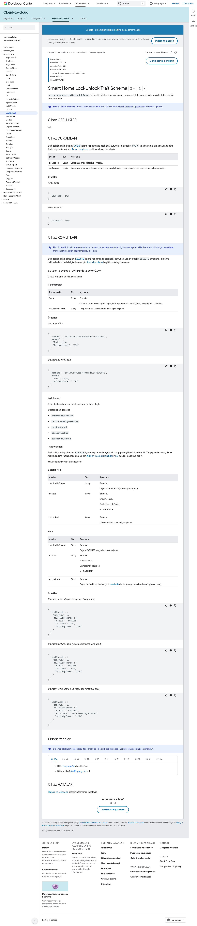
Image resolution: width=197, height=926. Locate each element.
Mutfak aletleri (108, 873)
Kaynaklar (64, 3)
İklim (103, 853)
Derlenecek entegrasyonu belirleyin (55, 895)
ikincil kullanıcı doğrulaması (131, 107)
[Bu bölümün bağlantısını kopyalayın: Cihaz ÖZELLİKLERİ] (80, 120)
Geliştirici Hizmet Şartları (142, 871)
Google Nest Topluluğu (171, 866)
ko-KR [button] (127, 759)
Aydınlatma (106, 847)
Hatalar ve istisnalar (58, 792)
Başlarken (8, 18)
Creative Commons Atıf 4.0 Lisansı (93, 822)
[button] (19, 51)
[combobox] (131, 3)
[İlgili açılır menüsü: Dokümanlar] (89, 3)
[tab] (54, 758)
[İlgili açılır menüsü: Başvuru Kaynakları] (73, 18)
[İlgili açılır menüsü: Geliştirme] (45, 18)
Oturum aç (189, 3)
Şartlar (45, 920)
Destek (83, 18)
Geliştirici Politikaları (140, 876)
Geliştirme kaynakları (140, 858)
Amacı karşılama (80, 149)
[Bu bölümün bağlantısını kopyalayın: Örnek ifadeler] (73, 739)
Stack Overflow (167, 861)
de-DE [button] (54, 759)
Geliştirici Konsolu (169, 847)
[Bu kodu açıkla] (166, 189)
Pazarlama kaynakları (140, 853)
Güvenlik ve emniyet (111, 858)
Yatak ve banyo (108, 878)
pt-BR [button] (148, 759)
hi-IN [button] (97, 759)
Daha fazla (101, 3)
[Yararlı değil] (175, 52)
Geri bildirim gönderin (162, 60)
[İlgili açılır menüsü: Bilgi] (25, 18)
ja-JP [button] (116, 759)
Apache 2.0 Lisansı (135, 822)
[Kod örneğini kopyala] (175, 189)
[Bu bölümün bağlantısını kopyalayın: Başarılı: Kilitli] (65, 470)
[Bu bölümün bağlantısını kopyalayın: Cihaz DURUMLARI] (80, 138)
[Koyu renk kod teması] (170, 189)
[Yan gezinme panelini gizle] (35, 921)
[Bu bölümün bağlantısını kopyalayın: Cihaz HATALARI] (76, 785)
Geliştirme (48, 3)
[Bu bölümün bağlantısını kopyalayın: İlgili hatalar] (63, 398)
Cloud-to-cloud (15, 12)
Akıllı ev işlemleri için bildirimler (102, 456)
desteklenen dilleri (117, 749)
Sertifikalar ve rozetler (141, 847)
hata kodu (114, 584)
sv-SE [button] (159, 759)
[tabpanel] (113, 768)
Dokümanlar (80, 3)
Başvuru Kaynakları (61, 18)
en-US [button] (65, 759)
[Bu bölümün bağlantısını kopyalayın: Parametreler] (65, 285)
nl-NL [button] (137, 759)
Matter (45, 847)
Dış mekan (106, 884)
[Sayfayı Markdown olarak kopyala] (139, 88)
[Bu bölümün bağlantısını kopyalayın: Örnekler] (60, 177)
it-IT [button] (107, 759)
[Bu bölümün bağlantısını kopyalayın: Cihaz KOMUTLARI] (80, 238)
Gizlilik (54, 920)
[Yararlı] (171, 52)
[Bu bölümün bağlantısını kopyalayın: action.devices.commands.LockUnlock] (104, 271)
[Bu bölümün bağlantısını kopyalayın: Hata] (56, 531)
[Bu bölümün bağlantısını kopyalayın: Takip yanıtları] (65, 447)
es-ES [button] (76, 759)
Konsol (175, 3)
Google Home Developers (59, 52)
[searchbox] (19, 27)
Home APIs (77, 853)
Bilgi (20, 18)
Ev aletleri (106, 868)
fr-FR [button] (86, 759)
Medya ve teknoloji (110, 863)
